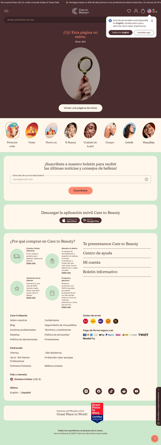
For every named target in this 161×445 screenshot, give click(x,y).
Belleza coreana (54, 366)
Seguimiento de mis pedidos (61, 325)
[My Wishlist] (129, 11)
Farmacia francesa (20, 366)
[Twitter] (124, 391)
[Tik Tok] (111, 391)
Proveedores (52, 339)
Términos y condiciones (58, 330)
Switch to (120, 32)
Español (26, 392)
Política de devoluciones (23, 339)
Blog (12, 325)
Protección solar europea (59, 357)
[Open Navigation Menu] (6, 11)
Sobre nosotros (18, 320)
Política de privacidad (57, 334)
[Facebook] (99, 391)
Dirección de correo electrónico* (28, 175)
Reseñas (15, 334)
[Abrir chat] (154, 438)
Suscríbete (80, 191)
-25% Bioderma (53, 353)
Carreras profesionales (23, 330)
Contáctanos (52, 320)
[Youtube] (136, 391)
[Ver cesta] (142, 11)
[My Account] (136, 11)
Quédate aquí (143, 32)
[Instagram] (86, 391)
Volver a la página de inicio (80, 108)
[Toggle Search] (12, 11)
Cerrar (152, 21)
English (14, 392)
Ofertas (14, 353)
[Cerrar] (158, 389)
